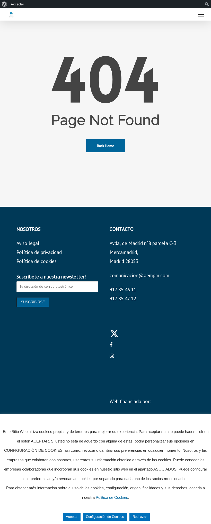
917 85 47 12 (123, 298)
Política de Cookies (112, 497)
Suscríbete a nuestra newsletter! (51, 277)
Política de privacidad (39, 252)
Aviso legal (27, 243)
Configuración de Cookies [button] (105, 517)
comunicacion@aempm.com (139, 275)
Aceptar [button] (71, 517)
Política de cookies (36, 261)
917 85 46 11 (123, 289)
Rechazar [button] (140, 517)
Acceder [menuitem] (17, 4)
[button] (201, 14)
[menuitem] (4, 4)
